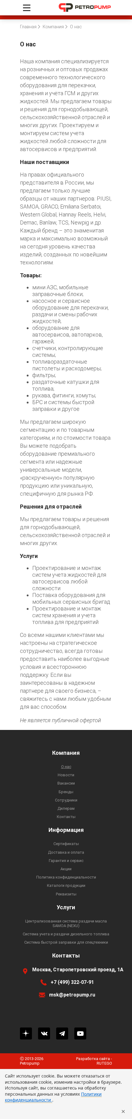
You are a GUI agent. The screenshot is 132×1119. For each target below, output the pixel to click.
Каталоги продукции (66, 885)
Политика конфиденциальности (66, 877)
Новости (66, 775)
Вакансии (66, 783)
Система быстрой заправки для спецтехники (66, 942)
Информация (66, 830)
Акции (66, 869)
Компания (66, 753)
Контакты (66, 816)
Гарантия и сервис (66, 860)
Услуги (66, 907)
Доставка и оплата (66, 852)
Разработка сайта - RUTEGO (94, 1061)
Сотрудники (66, 800)
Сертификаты (66, 843)
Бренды (66, 792)
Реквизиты (66, 894)
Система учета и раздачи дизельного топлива (66, 934)
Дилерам (66, 808)
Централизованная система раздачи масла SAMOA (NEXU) (66, 923)
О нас (66, 766)
